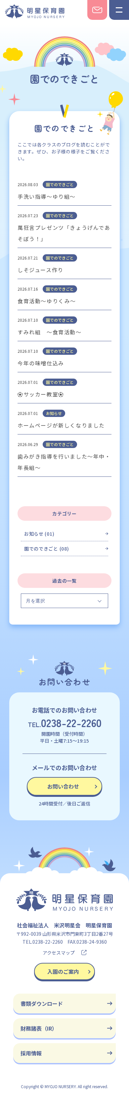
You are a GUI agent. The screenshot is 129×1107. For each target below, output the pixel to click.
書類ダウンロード (42, 1003)
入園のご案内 (63, 971)
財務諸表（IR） (39, 1028)
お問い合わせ (63, 786)
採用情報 (31, 1053)
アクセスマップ (59, 952)
